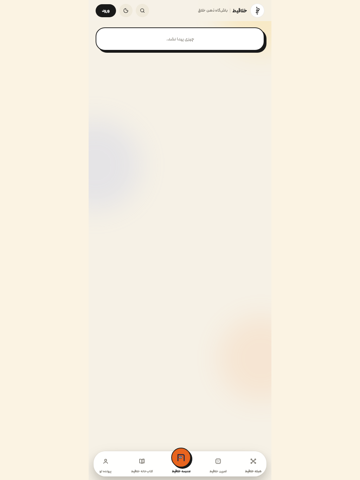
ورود (106, 11)
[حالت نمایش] (126, 10)
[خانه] (257, 11)
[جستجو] (142, 10)
